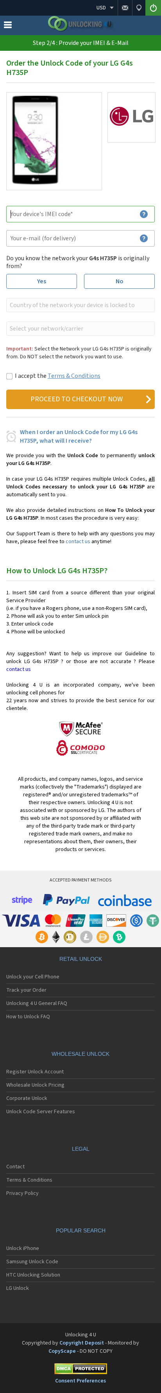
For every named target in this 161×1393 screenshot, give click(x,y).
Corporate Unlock (26, 1098)
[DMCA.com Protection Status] (80, 1370)
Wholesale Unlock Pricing (35, 1085)
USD (101, 8)
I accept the (57, 376)
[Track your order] (138, 8)
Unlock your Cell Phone (32, 977)
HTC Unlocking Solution (33, 1275)
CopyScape (62, 1351)
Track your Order (26, 990)
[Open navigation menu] (8, 26)
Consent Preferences (80, 1381)
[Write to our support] (125, 8)
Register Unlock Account (35, 1072)
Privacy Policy (22, 1193)
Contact (15, 1167)
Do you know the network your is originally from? (77, 262)
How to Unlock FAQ (28, 1017)
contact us (78, 541)
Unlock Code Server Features (40, 1112)
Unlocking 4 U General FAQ (36, 1003)
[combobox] (80, 305)
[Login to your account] (153, 8)
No (119, 281)
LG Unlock (17, 1288)
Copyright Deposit (81, 1343)
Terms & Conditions (74, 376)
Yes (41, 281)
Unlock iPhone (22, 1248)
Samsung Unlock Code (32, 1262)
